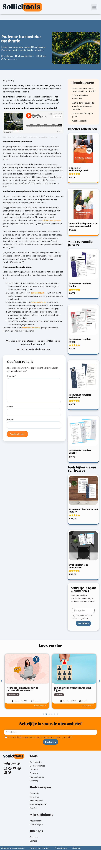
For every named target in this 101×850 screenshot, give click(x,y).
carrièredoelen (37, 292)
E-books (34, 773)
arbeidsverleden (38, 302)
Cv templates (36, 762)
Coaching (34, 780)
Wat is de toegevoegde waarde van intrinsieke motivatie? (83, 106)
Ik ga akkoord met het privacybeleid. (82, 617)
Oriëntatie (59, 695)
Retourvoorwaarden (39, 848)
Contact (33, 840)
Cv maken (34, 797)
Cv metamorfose (37, 765)
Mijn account (35, 820)
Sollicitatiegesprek (38, 804)
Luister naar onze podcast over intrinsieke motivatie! (83, 90)
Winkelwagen (36, 824)
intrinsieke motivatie (31, 327)
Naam (10, 407)
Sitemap (76, 848)
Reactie (11, 376)
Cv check (34, 769)
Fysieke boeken (37, 777)
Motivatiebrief (13, 695)
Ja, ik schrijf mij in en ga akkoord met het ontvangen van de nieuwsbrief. (40, 737)
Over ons (34, 837)
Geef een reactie (79, 120)
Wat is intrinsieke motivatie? (80, 97)
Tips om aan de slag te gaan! (82, 115)
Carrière (33, 808)
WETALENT (8, 137)
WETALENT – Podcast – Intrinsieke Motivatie (36, 137)
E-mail (10, 419)
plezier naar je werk (52, 220)
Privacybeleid (60, 848)
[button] (94, 7)
